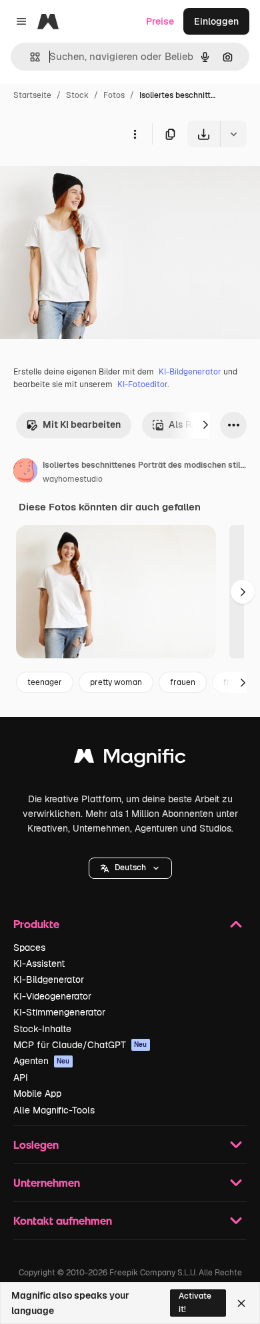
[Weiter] (205, 425)
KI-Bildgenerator (190, 371)
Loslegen (36, 1144)
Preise (160, 21)
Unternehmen (46, 1182)
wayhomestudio (73, 479)
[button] (130, 868)
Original (85, 178)
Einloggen (216, 21)
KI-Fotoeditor (142, 384)
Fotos (114, 95)
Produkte (36, 924)
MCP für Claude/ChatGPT (80, 1045)
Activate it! (195, 1302)
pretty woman (116, 682)
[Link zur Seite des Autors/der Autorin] (25, 472)
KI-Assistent (39, 964)
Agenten (41, 1061)
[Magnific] (130, 759)
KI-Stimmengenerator (59, 1012)
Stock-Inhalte (42, 1029)
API (20, 1077)
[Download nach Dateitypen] (233, 134)
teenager (44, 682)
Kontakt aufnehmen (62, 1220)
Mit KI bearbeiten (82, 424)
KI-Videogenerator (52, 996)
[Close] (241, 1303)
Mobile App (37, 1093)
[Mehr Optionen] (134, 134)
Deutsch (130, 867)
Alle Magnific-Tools (54, 1110)
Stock (77, 95)
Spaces (29, 948)
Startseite (32, 95)
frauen (182, 682)
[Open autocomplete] (29, 57)
